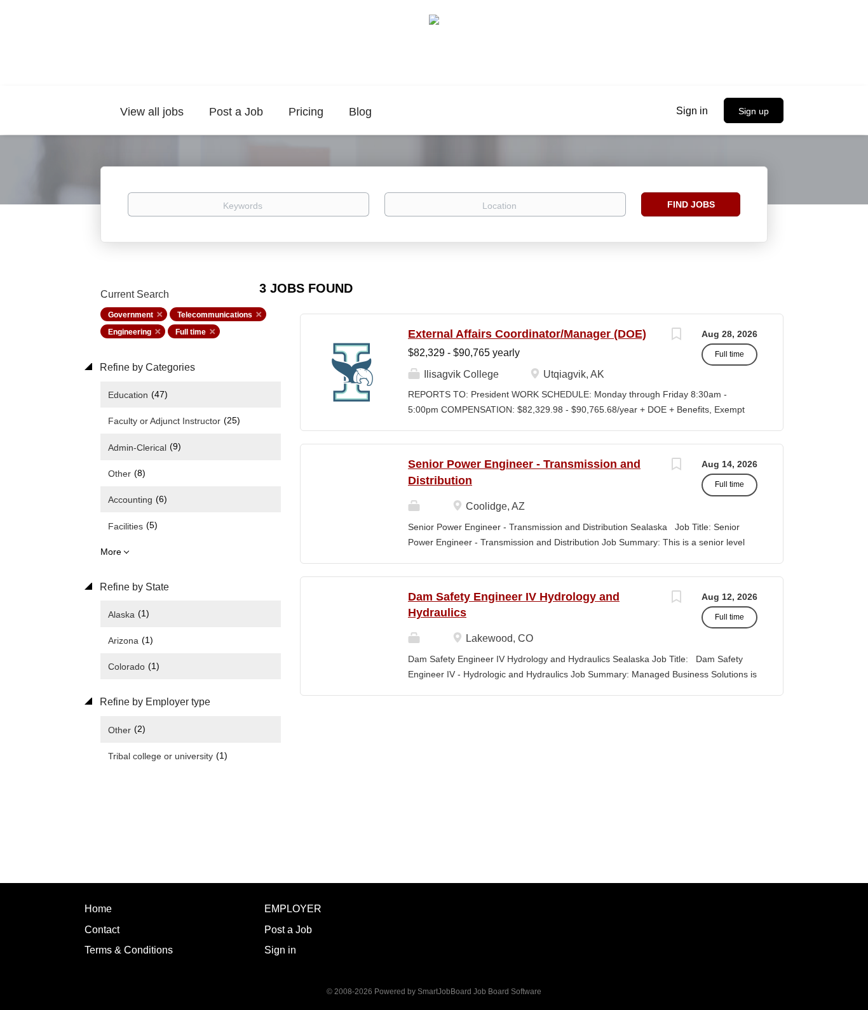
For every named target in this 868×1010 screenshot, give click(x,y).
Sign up (753, 111)
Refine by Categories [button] (146, 367)
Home (98, 908)
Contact (102, 929)
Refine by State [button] (133, 586)
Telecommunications (214, 314)
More (110, 552)
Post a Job (288, 929)
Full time (190, 332)
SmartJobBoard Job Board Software (479, 991)
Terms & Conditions (129, 950)
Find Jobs (691, 204)
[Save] (676, 335)
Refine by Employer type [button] (153, 701)
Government (130, 314)
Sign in (692, 110)
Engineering (129, 332)
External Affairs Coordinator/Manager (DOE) (527, 334)
